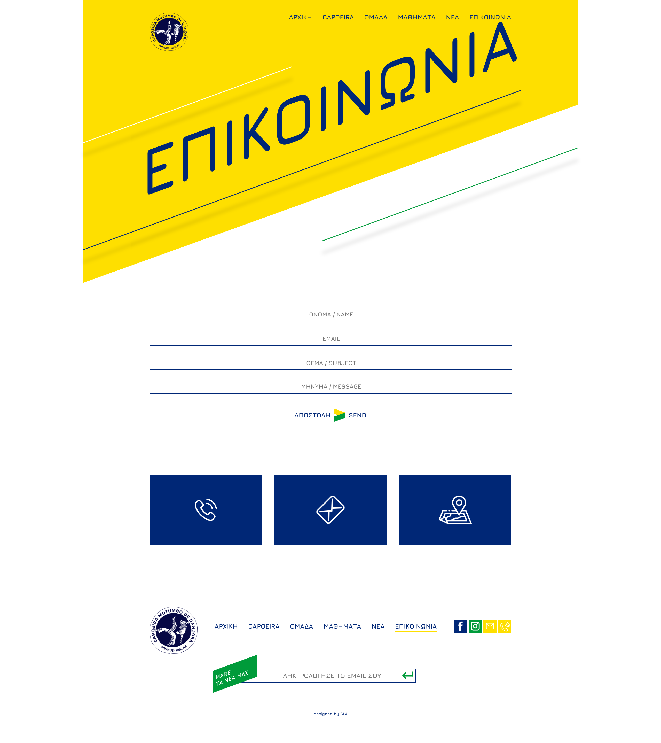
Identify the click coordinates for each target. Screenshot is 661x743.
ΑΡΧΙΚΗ (300, 17)
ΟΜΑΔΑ (376, 17)
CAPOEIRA (338, 17)
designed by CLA (331, 713)
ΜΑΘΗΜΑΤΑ (417, 17)
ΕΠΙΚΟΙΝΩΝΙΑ (490, 17)
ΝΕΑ (452, 17)
